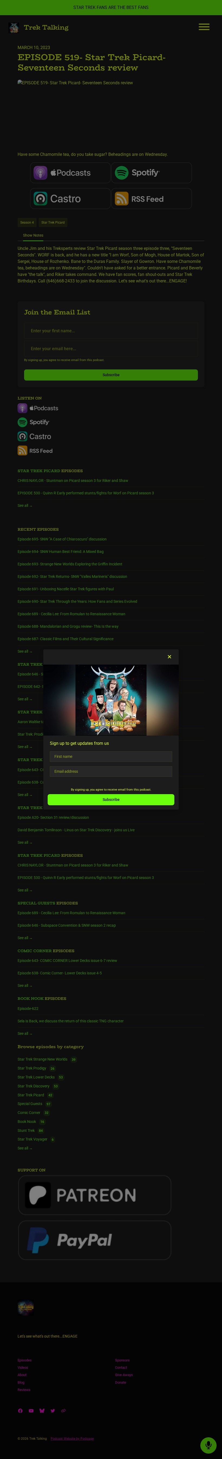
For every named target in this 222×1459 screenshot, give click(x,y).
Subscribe (111, 799)
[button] (169, 657)
